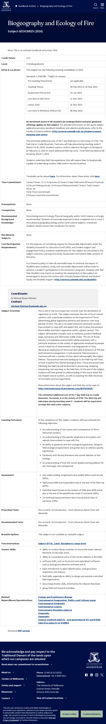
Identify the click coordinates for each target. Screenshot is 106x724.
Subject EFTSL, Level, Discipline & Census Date (62, 543)
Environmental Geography (51, 603)
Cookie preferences (92, 714)
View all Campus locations (50, 698)
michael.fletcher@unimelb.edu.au (29, 306)
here (52, 176)
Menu (102, 8)
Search (95, 8)
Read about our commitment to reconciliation (25, 664)
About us (6, 672)
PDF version (24, 630)
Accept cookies (69, 714)
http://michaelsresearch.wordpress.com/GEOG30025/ (65, 388)
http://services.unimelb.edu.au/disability (76, 279)
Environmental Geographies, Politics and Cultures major (67, 600)
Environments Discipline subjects (55, 610)
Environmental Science (50, 606)
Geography (43, 613)
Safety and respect (11, 685)
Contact (6, 698)
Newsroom (7, 691)
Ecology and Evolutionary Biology (55, 597)
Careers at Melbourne (13, 678)
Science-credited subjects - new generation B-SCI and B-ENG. (69, 619)
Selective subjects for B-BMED (53, 622)
